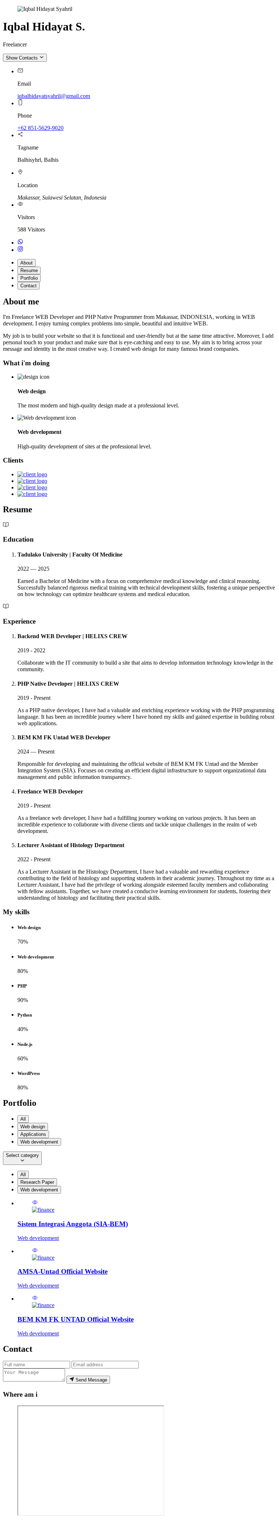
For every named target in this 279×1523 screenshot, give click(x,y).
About (26, 263)
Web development (39, 1142)
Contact (28, 285)
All (23, 1119)
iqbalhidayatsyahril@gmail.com (53, 96)
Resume (29, 270)
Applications (33, 1134)
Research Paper (37, 1182)
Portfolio (29, 278)
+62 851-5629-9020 (40, 128)
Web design (32, 1126)
